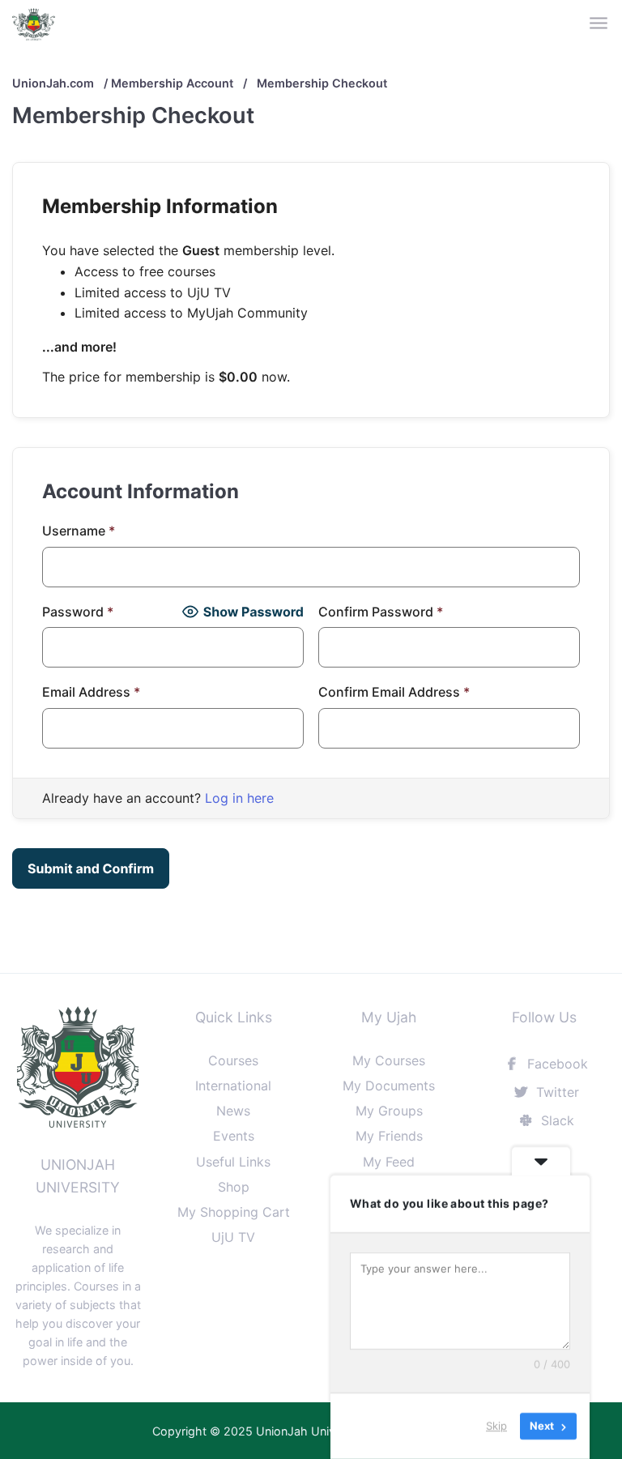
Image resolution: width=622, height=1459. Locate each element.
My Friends (389, 1136)
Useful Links (233, 1162)
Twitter (555, 1092)
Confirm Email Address (394, 692)
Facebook (555, 1064)
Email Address (91, 692)
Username (78, 531)
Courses (233, 1060)
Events (233, 1136)
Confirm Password (380, 612)
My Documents (389, 1085)
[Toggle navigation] (600, 24)
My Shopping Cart (233, 1212)
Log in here (239, 798)
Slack (555, 1120)
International (233, 1085)
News (233, 1111)
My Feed (389, 1162)
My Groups (389, 1111)
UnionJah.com (53, 83)
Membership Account (172, 83)
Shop (233, 1187)
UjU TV (233, 1237)
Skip (496, 1425)
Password (77, 612)
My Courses (388, 1060)
